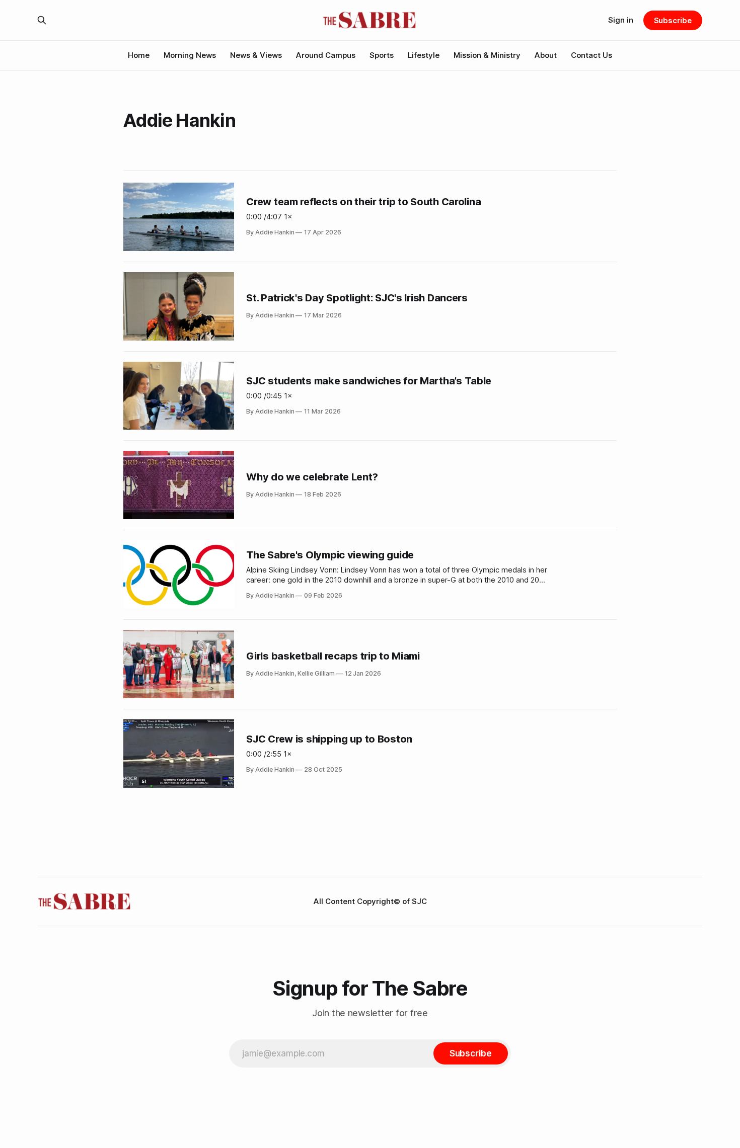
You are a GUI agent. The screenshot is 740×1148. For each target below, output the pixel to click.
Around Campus (325, 55)
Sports (381, 55)
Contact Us (591, 55)
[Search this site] (42, 20)
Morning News (190, 55)
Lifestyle (423, 55)
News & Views (256, 55)
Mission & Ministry (487, 55)
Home (139, 55)
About (546, 55)
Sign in (620, 20)
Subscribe (673, 20)
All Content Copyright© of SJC (370, 901)
